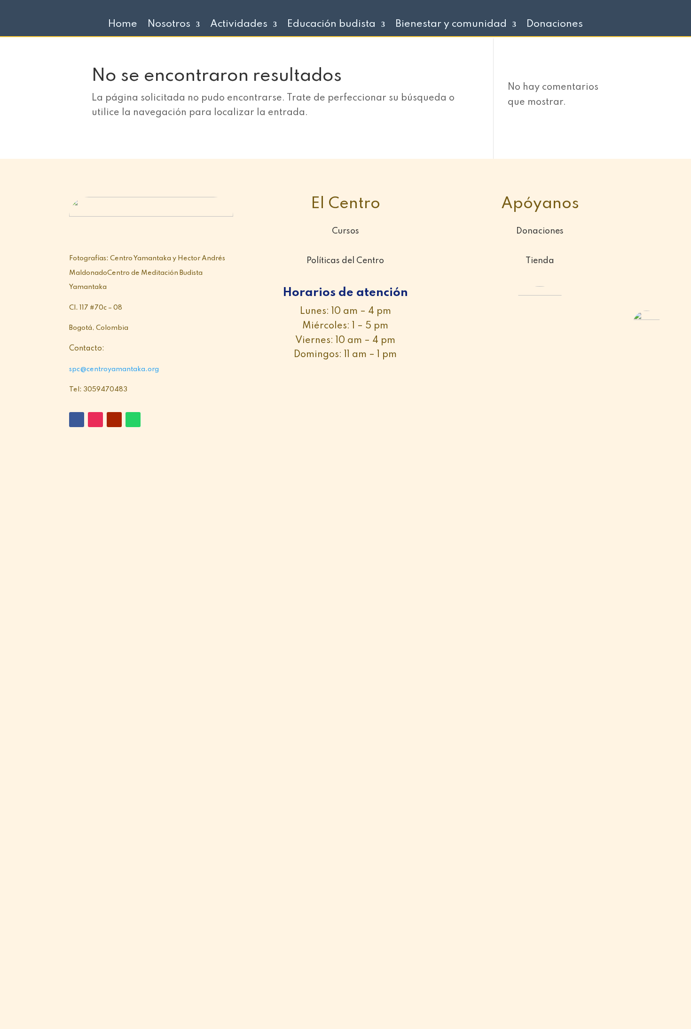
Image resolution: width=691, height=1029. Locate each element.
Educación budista (331, 25)
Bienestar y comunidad (451, 25)
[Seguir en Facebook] (76, 419)
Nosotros (169, 25)
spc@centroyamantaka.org (114, 369)
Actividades (238, 25)
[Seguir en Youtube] (114, 419)
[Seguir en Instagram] (95, 419)
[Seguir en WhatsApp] (133, 419)
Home (122, 25)
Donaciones (554, 25)
